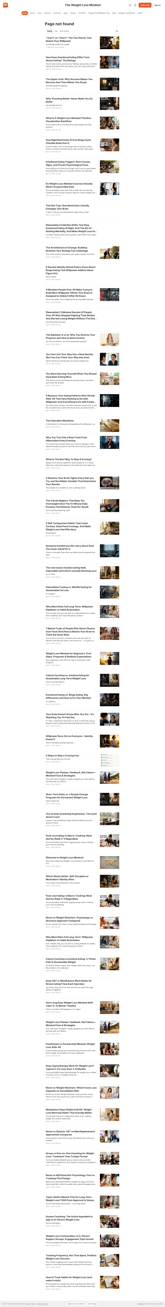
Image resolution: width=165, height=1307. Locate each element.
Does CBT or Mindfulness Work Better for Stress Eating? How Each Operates (69, 982)
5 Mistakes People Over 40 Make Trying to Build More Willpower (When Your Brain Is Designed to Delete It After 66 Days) (69, 292)
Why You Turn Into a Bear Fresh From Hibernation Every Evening (66, 439)
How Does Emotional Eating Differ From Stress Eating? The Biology (68, 59)
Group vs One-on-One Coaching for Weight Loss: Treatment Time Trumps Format (70, 1155)
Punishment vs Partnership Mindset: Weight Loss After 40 (70, 1046)
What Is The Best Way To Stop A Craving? (69, 459)
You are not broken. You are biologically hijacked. (66, 341)
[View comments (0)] (63, 50)
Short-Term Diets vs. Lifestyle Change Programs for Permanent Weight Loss (67, 796)
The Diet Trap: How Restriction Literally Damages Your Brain (67, 207)
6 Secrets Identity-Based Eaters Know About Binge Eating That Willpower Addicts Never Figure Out (70, 270)
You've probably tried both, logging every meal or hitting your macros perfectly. (69, 843)
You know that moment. (56, 322)
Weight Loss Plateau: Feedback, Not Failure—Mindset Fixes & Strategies (71, 774)
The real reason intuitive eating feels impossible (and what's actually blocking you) (71, 569)
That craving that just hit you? (58, 759)
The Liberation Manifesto (60, 420)
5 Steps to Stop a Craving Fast (62, 755)
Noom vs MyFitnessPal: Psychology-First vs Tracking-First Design (70, 1177)
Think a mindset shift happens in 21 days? (63, 1009)
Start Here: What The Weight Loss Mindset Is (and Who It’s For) (70, 862)
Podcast (47, 13)
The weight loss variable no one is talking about (65, 487)
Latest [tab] (49, 31)
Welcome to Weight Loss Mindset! (65, 857)
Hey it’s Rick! (51, 276)
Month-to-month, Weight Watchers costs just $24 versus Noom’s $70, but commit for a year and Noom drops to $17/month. (69, 1095)
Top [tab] (56, 31)
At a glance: (50, 593)
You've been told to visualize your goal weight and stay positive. (68, 125)
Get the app (92, 1304)
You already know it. (54, 105)
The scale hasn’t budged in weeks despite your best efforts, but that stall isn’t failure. (70, 780)
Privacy (27, 1304)
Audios (73, 13)
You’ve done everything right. (58, 510)
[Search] (130, 5)
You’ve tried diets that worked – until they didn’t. (66, 1203)
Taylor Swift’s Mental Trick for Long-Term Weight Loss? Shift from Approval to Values (70, 1199)
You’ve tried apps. (53, 1223)
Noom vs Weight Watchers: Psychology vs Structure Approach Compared (69, 919)
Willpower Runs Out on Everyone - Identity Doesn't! (69, 738)
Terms (33, 1304)
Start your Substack (78, 1304)
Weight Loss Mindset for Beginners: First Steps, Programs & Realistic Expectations (68, 655)
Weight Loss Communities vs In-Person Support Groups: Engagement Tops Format (69, 1238)
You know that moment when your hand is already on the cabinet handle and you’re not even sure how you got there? (71, 445)
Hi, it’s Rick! (50, 574)
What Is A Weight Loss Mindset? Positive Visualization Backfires (68, 120)
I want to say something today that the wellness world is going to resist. (69, 821)
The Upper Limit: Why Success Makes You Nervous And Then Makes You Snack (69, 81)
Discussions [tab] (64, 31)
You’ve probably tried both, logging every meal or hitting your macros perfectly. (69, 903)
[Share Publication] (135, 5)
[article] (82, 44)
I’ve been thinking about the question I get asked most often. (71, 234)
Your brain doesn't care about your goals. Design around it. (70, 254)
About (140, 13)
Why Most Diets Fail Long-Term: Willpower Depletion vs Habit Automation (69, 608)
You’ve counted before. (55, 682)
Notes (32, 13)
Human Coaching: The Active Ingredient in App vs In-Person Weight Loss (69, 1218)
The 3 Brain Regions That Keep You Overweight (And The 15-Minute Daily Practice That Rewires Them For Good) (67, 503)
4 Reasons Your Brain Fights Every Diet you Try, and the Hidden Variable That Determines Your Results (71, 481)
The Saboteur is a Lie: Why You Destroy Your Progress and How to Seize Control (70, 336)
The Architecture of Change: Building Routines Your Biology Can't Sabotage (67, 249)
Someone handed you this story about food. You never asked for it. (70, 547)
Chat (39, 13)
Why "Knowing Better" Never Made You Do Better (69, 100)
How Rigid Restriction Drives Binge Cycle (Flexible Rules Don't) (68, 142)
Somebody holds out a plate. (58, 44)
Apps (65, 13)
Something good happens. (57, 85)
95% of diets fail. (53, 801)
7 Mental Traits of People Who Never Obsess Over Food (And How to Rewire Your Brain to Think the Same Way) (70, 631)
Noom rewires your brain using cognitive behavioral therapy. (71, 924)
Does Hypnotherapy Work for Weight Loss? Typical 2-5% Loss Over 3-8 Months (70, 1067)
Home (24, 13)
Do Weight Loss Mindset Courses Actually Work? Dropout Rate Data (69, 185)
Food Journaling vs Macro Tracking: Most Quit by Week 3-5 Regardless (69, 837)
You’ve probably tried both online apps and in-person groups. (71, 1242)
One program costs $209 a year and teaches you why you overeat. (70, 1139)
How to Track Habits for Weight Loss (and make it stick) (69, 1279)
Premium (57, 13)
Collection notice (41, 1304)
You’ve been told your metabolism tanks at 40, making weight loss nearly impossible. (68, 1117)
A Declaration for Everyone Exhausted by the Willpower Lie (70, 424)
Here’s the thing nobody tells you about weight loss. (67, 361)
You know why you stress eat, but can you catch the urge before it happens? (69, 988)
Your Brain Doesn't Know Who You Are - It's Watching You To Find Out (70, 716)
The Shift (82, 13)
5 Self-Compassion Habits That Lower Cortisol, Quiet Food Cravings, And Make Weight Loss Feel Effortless (68, 526)
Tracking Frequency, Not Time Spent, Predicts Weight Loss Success (71, 1257)
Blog (114, 13)
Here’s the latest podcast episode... (60, 742)
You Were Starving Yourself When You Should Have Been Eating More (71, 375)
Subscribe (145, 5)
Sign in (157, 5)
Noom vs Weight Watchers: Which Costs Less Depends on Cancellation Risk (71, 1089)
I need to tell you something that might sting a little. (67, 212)
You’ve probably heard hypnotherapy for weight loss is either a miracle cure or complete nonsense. (71, 1073)
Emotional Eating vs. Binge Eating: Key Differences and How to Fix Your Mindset (68, 696)
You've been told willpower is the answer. (63, 883)
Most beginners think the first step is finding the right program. (68, 661)
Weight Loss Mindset (127, 13)
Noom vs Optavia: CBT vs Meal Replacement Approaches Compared (70, 1133)
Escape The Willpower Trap (99, 13)
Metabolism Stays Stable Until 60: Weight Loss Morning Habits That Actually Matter (69, 1111)
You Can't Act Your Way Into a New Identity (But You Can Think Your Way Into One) (69, 356)
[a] (109, 42)
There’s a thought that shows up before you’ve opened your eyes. (70, 553)
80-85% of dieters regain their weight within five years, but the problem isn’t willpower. (70, 966)
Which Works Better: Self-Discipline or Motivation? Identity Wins (67, 878)
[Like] (47, 50)
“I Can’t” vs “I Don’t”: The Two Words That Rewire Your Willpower (69, 39)
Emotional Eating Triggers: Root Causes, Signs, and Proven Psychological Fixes (68, 163)
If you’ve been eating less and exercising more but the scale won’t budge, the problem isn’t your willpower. (70, 1051)
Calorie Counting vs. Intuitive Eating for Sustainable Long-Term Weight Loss (67, 677)
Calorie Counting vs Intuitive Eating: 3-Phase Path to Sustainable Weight (71, 960)
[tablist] (58, 31)
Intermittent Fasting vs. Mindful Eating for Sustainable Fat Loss (69, 589)
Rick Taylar (59, 47)
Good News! (51, 533)
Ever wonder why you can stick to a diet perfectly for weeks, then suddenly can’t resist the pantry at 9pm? (71, 614)
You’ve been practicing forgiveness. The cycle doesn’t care (71, 815)
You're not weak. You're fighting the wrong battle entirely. (69, 299)
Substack (140, 1304)
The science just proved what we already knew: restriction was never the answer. (70, 381)
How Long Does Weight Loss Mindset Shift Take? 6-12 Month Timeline (69, 1004)
